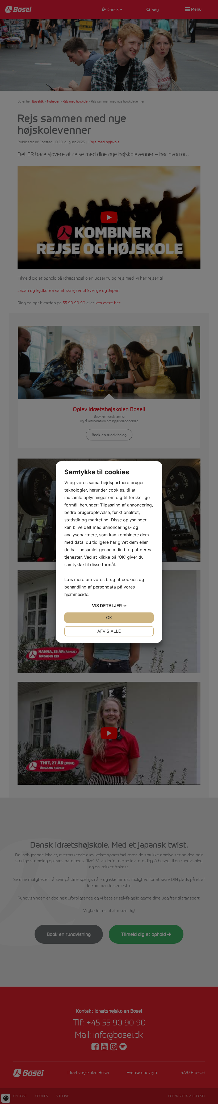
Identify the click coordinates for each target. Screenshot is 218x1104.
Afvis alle (109, 631)
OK (109, 617)
